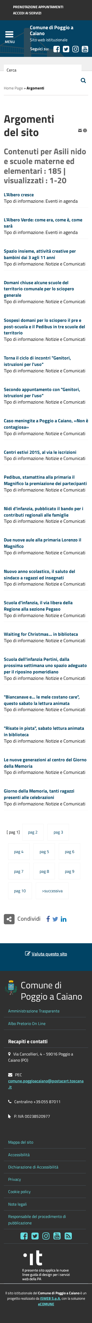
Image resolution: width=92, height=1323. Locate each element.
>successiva (52, 891)
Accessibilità (19, 1155)
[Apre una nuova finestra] (48, 919)
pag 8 (44, 871)
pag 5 (44, 851)
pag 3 (58, 832)
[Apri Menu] (9, 34)
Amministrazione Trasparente (34, 1011)
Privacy (14, 1179)
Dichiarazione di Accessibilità (33, 1167)
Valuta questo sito (49, 953)
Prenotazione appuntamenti (38, 7)
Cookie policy (19, 1191)
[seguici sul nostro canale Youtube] (85, 49)
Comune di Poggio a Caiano (51, 30)
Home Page (13, 88)
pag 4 (19, 851)
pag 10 (20, 891)
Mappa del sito (20, 1142)
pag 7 (19, 871)
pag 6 (69, 851)
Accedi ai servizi (27, 13)
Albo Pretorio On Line (26, 1023)
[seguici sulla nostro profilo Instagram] (75, 49)
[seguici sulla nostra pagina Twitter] (66, 49)
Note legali (17, 1204)
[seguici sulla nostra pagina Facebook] (56, 49)
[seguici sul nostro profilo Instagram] (46, 1236)
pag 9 (69, 871)
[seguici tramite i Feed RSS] (68, 1236)
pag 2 (33, 832)
